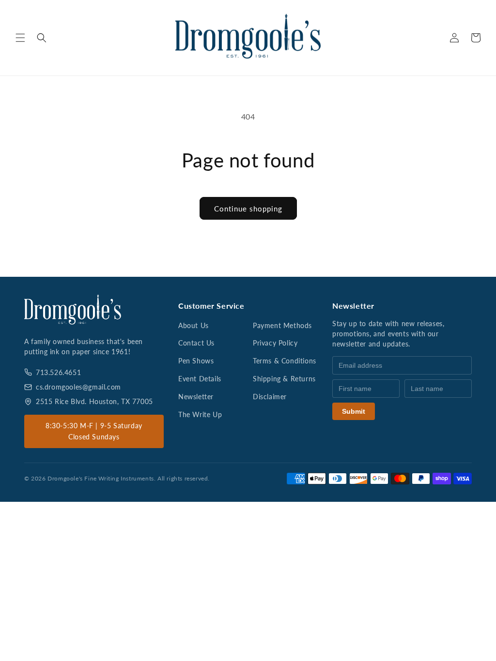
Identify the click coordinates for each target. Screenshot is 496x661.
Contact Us (196, 343)
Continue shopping (248, 208)
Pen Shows (196, 361)
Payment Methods (282, 325)
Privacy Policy (275, 343)
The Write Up (200, 414)
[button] (20, 37)
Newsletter (196, 396)
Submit (353, 411)
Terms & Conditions (284, 361)
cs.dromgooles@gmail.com (78, 387)
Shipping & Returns (284, 379)
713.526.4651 (58, 372)
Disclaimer (270, 396)
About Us (193, 325)
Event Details (199, 379)
